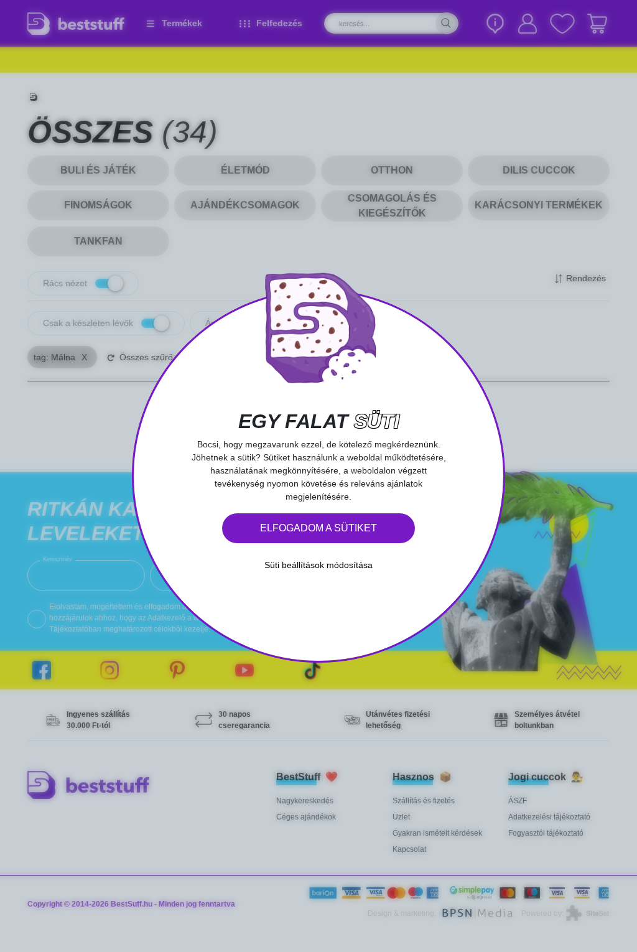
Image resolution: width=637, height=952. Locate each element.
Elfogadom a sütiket (318, 528)
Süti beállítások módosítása (318, 565)
